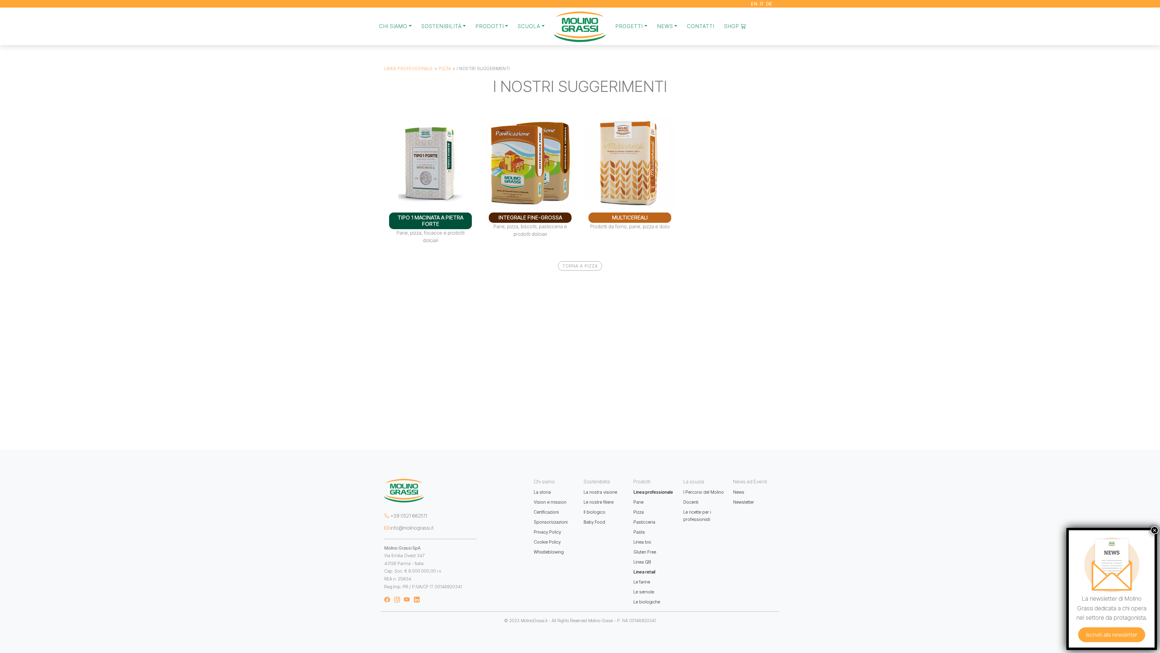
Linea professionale (408, 68)
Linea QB (642, 561)
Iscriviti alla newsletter (1111, 635)
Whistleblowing (549, 551)
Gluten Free (644, 551)
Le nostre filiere (599, 502)
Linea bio (642, 541)
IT (762, 4)
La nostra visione (600, 492)
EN (754, 4)
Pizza (445, 68)
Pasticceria (644, 522)
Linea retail (644, 571)
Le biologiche (646, 601)
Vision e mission (550, 502)
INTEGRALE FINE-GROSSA (530, 217)
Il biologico (594, 512)
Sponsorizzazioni (551, 522)
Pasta (639, 531)
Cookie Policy (547, 541)
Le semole (643, 591)
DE (769, 4)
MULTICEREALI (630, 217)
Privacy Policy (547, 531)
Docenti (690, 502)
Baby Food (594, 522)
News (738, 492)
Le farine (641, 581)
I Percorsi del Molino (703, 492)
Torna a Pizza (580, 265)
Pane (638, 502)
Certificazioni (546, 512)
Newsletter (743, 502)
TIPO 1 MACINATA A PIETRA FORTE (430, 220)
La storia (542, 492)
